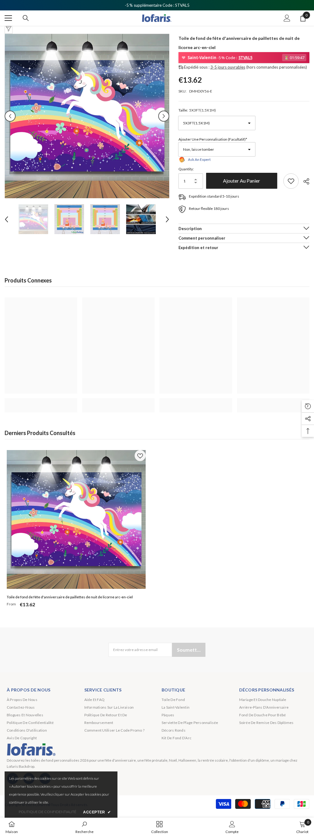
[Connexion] (287, 18)
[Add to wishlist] (291, 181)
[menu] (8, 18)
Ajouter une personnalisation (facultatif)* (212, 139)
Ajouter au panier (243, 181)
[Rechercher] (25, 18)
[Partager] (304, 181)
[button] (10, 116)
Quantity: (186, 169)
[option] (87, 116)
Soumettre (189, 650)
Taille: (197, 110)
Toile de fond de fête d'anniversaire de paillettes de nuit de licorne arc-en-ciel (70, 597)
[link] (41, 402)
